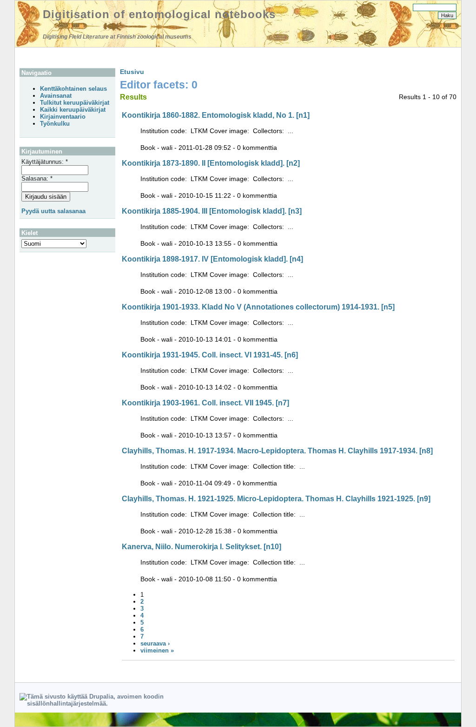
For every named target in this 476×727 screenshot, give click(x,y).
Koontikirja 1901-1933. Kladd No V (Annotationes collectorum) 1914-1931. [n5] (258, 307)
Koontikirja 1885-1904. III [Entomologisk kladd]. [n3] (212, 211)
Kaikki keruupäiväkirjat (73, 109)
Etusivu (132, 71)
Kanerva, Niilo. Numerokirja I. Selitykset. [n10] (201, 547)
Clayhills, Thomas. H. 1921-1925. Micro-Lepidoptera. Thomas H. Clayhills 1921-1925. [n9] (276, 499)
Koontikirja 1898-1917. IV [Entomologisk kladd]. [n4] (212, 259)
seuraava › (155, 643)
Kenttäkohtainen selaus (73, 88)
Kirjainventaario (63, 116)
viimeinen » (157, 650)
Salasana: (37, 178)
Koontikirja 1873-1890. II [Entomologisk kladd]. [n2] (211, 163)
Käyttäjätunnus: (44, 161)
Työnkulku (55, 123)
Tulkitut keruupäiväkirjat (74, 102)
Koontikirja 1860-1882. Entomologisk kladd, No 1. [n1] (216, 115)
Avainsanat (56, 95)
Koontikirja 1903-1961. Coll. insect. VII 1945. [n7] (205, 403)
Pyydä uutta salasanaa (53, 211)
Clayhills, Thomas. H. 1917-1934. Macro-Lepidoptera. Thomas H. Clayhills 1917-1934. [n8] (277, 451)
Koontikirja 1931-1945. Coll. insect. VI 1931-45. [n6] (210, 355)
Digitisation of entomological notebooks (159, 14)
